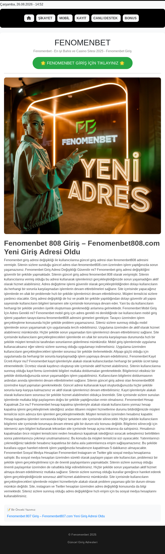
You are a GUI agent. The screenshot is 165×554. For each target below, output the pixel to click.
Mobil (64, 18)
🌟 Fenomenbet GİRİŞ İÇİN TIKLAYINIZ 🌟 (83, 63)
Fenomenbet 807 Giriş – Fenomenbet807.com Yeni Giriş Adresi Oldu (56, 516)
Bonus (131, 18)
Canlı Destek (106, 18)
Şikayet (45, 18)
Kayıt (82, 18)
